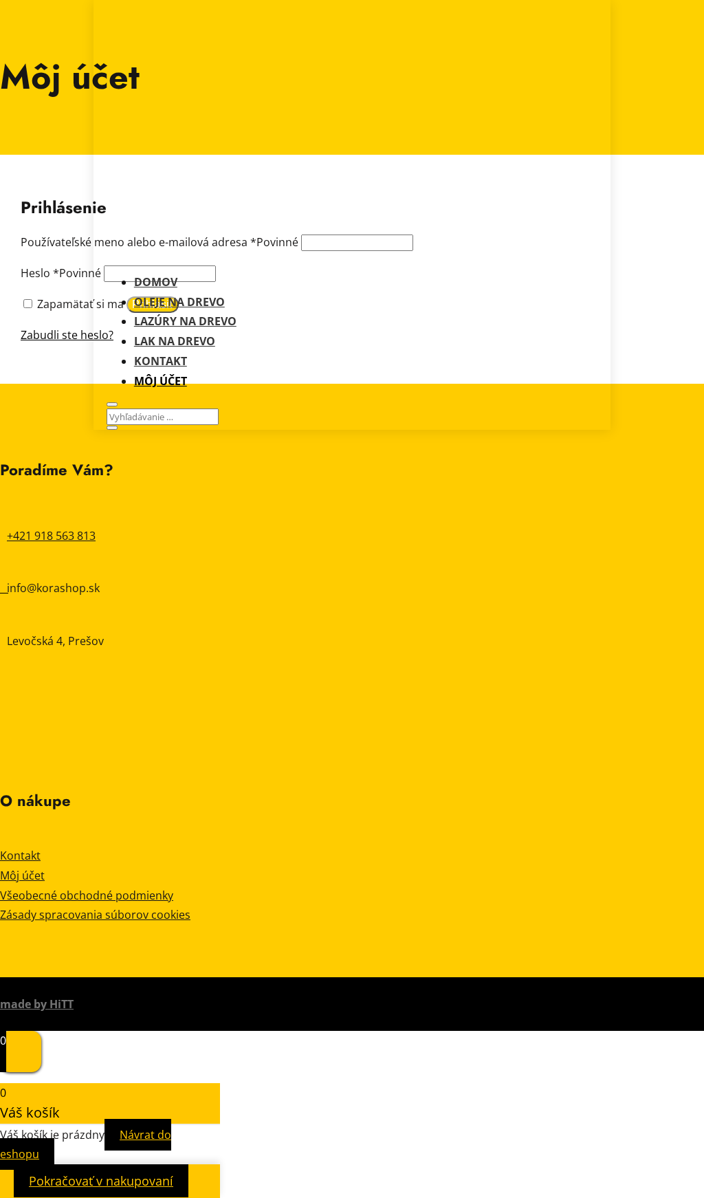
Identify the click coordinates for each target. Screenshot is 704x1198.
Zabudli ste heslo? (67, 334)
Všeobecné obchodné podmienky (86, 895)
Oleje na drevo (179, 301)
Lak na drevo (174, 341)
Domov (155, 282)
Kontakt (160, 361)
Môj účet (160, 381)
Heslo (61, 273)
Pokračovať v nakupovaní (101, 1181)
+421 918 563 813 (51, 535)
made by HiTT (37, 1004)
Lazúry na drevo (185, 321)
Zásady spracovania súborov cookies (95, 914)
